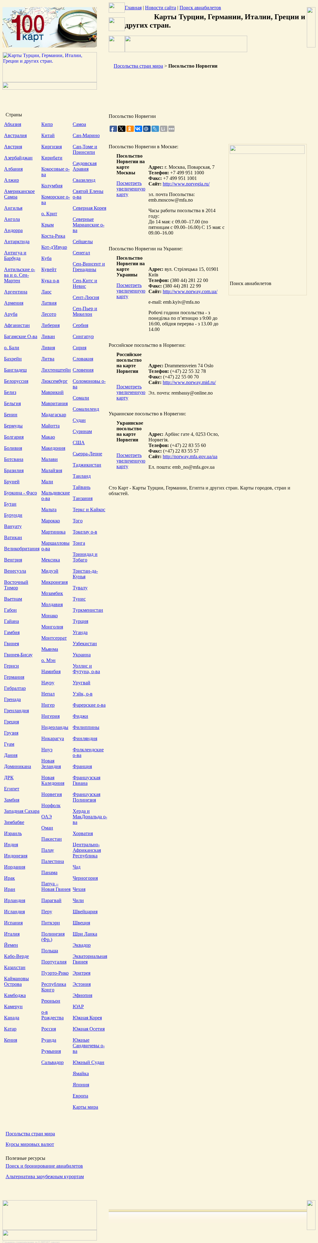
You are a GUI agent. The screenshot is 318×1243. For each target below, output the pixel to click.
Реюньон (50, 1001)
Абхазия (12, 124)
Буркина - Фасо (20, 492)
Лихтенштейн (56, 370)
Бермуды (13, 425)
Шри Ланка (85, 934)
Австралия (15, 135)
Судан (79, 420)
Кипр (47, 124)
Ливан (48, 336)
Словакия (83, 358)
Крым (47, 224)
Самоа (79, 124)
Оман (47, 827)
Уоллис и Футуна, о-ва (86, 668)
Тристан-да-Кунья (85, 573)
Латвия (49, 303)
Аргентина (15, 291)
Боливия (13, 448)
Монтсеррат (54, 638)
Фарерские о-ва (89, 705)
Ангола (12, 219)
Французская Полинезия (86, 797)
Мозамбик (52, 593)
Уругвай (81, 682)
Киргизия (51, 146)
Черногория (85, 878)
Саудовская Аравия (85, 166)
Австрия (13, 146)
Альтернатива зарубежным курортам (45, 1176)
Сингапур (83, 336)
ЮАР (78, 1006)
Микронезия (54, 582)
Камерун (13, 1006)
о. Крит (49, 213)
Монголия (52, 626)
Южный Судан (88, 1062)
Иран (9, 889)
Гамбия (12, 632)
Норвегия (51, 794)
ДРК (9, 777)
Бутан (10, 504)
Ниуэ (46, 749)
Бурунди (13, 515)
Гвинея (11, 643)
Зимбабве (14, 822)
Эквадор (82, 945)
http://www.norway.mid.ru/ (189, 382)
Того (78, 520)
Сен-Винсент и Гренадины (89, 266)
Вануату (13, 526)
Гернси (11, 665)
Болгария (14, 437)
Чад (76, 867)
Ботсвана (13, 459)
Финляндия (85, 738)
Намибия (51, 671)
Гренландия (16, 710)
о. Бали (11, 347)
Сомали (81, 397)
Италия (12, 934)
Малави (49, 459)
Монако (49, 615)
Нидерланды (54, 727)
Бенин (10, 414)
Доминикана (17, 766)
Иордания (14, 867)
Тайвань (81, 487)
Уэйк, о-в (83, 693)
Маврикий (52, 392)
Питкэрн (50, 922)
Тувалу (80, 587)
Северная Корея (89, 208)
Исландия (14, 911)
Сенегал (81, 252)
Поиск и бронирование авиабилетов (44, 1166)
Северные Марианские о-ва (88, 225)
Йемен (11, 945)
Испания (13, 922)
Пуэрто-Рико (55, 973)
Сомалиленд (86, 409)
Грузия (11, 733)
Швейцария (85, 911)
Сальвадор (52, 1062)
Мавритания (54, 403)
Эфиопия (82, 995)
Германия (14, 677)
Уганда (80, 632)
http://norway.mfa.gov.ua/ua (190, 456)
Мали (47, 481)
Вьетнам (13, 598)
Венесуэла (15, 571)
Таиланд (82, 476)
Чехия (79, 889)
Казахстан (14, 967)
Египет (11, 788)
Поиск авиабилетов (200, 7)
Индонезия (15, 855)
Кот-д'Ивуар (54, 247)
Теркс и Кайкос (89, 509)
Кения (10, 1040)
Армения (13, 303)
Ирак (9, 878)
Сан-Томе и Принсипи (85, 149)
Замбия (11, 800)
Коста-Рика (53, 236)
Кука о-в (50, 280)
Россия (48, 1028)
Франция (82, 766)
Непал (48, 693)
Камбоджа (15, 995)
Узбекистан (85, 643)
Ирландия (14, 900)
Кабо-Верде (16, 956)
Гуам (9, 744)
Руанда (48, 1040)
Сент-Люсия (86, 297)
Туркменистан (88, 610)
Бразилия (14, 470)
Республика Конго (53, 986)
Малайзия (51, 470)
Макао (48, 437)
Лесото (48, 314)
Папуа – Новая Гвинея (55, 886)
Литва (47, 358)
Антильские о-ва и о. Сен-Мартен (19, 275)
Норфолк (51, 805)
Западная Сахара (21, 811)
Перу (46, 911)
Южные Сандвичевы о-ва (89, 1045)
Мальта (49, 509)
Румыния (51, 1051)
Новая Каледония (52, 780)
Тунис (79, 598)
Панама (49, 872)
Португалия (53, 961)
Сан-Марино (86, 135)
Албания (13, 169)
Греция (11, 721)
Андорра (13, 230)
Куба (46, 258)
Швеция (81, 922)
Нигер (48, 705)
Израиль (13, 833)
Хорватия (83, 833)
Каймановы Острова (16, 981)
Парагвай (51, 900)
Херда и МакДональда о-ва (90, 816)
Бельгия (12, 403)
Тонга (79, 543)
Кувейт (49, 269)
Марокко (50, 520)
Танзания (83, 498)
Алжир (11, 180)
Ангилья (13, 208)
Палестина (52, 861)
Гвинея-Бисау (18, 654)
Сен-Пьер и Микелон (85, 311)
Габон (10, 610)
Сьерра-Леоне (87, 453)
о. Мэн (48, 660)
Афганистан (17, 325)
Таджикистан (87, 464)
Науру (47, 682)
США (79, 442)
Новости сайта (160, 7)
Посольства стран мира (30, 1133)
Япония (81, 1084)
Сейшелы (83, 241)
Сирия (79, 347)
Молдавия (52, 604)
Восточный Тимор (16, 584)
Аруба (10, 314)
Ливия (48, 347)
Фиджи (80, 716)
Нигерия (50, 716)
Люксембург (54, 381)
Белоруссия (16, 381)
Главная (133, 7)
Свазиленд (84, 180)
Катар (10, 1028)
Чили (78, 900)
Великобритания (21, 548)
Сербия (80, 325)
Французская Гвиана (86, 780)
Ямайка (81, 1073)
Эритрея (81, 973)
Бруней (12, 481)
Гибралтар (15, 688)
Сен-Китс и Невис (85, 283)
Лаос (46, 291)
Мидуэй (49, 571)
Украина (82, 654)
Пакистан (51, 839)
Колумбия (51, 185)
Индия (11, 844)
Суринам (82, 431)
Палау (47, 850)
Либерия (50, 325)
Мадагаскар (53, 414)
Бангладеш (15, 370)
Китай (48, 135)
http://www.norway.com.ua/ (190, 291)
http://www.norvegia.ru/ (186, 183)
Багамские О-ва (20, 336)
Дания (10, 755)
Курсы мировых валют (30, 1144)
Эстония (82, 984)
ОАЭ (46, 816)
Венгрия (13, 559)
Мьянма (49, 649)
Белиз (10, 392)
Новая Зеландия (51, 763)
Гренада (12, 699)
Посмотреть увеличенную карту (130, 189)
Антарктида (17, 241)
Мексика (50, 559)
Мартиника (53, 531)
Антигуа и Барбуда (15, 255)
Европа (80, 1095)
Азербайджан (18, 157)
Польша (49, 950)
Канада (11, 1017)
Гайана (11, 621)
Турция (80, 621)
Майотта (50, 425)
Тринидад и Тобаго (85, 557)
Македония (53, 448)
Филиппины (86, 727)
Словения (83, 370)
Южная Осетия (89, 1028)
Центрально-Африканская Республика (87, 850)
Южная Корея (87, 1017)
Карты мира (85, 1107)
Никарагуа (52, 738)
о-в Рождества (52, 1014)
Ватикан (13, 537)
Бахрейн (13, 358)
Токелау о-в (85, 531)
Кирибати (51, 157)
